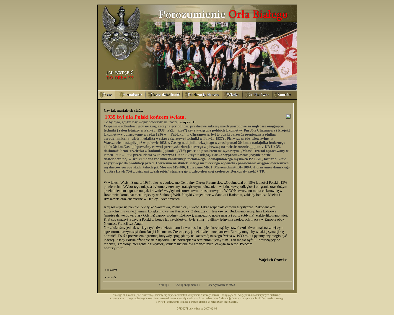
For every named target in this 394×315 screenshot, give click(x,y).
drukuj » (164, 285)
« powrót (110, 277)
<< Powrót (110, 270)
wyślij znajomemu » (188, 285)
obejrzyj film (188, 122)
